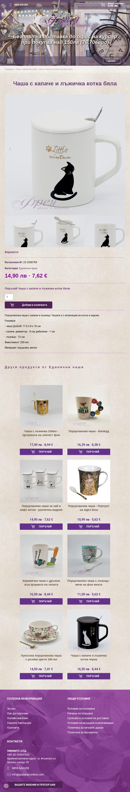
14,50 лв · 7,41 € (41, 669)
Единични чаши (30, 69)
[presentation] (10, 149)
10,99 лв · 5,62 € (89, 519)
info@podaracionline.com (28, 774)
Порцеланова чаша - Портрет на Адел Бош (88, 507)
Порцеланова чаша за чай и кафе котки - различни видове (41, 507)
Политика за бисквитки (82, 732)
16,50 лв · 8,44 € (41, 594)
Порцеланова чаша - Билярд (89, 431)
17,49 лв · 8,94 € (41, 445)
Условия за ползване (81, 708)
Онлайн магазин (17, 718)
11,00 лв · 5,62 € (89, 594)
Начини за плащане (80, 713)
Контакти (13, 727)
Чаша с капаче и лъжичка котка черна (89, 657)
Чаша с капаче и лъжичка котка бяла (55, 69)
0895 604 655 (21, 4)
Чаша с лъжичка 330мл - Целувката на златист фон (41, 433)
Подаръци (9, 69)
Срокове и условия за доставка (88, 718)
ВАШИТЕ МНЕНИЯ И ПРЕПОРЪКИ (35, 784)
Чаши (18, 69)
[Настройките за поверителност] (6, 786)
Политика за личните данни (85, 727)
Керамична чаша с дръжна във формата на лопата (41, 582)
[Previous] (4, 33)
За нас (11, 708)
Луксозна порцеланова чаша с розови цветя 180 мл (41, 657)
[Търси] (122, 61)
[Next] (126, 33)
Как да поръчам (17, 713)
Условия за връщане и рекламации (90, 723)
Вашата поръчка (115, 4)
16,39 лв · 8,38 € (89, 445)
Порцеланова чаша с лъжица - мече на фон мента (88, 582)
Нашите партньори (19, 723)
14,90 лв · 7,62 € (41, 519)
